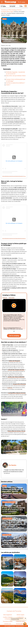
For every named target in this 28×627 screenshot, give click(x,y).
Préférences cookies (20, 621)
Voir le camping (14, 335)
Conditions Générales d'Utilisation (7, 618)
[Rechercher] (25, 6)
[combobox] (4, 6)
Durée (20, 5)
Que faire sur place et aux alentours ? (15, 83)
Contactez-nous (7, 623)
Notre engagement (7, 614)
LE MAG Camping (11, 9)
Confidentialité (20, 617)
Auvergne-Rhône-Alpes (7, 11)
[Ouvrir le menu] (2, 2)
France (19, 9)
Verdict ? (8, 84)
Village (14, 513)
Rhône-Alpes (11, 297)
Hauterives (4, 297)
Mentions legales (20, 614)
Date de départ (12, 5)
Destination (3, 5)
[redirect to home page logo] (10, 2)
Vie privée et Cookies (7, 621)
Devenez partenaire (20, 623)
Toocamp (3, 9)
